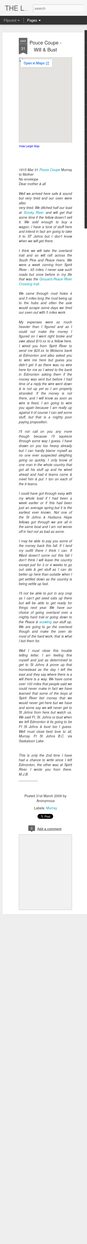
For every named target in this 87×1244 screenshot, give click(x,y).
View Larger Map (29, 146)
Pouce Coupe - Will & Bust (45, 46)
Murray (51, 807)
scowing (45, 621)
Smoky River (34, 212)
